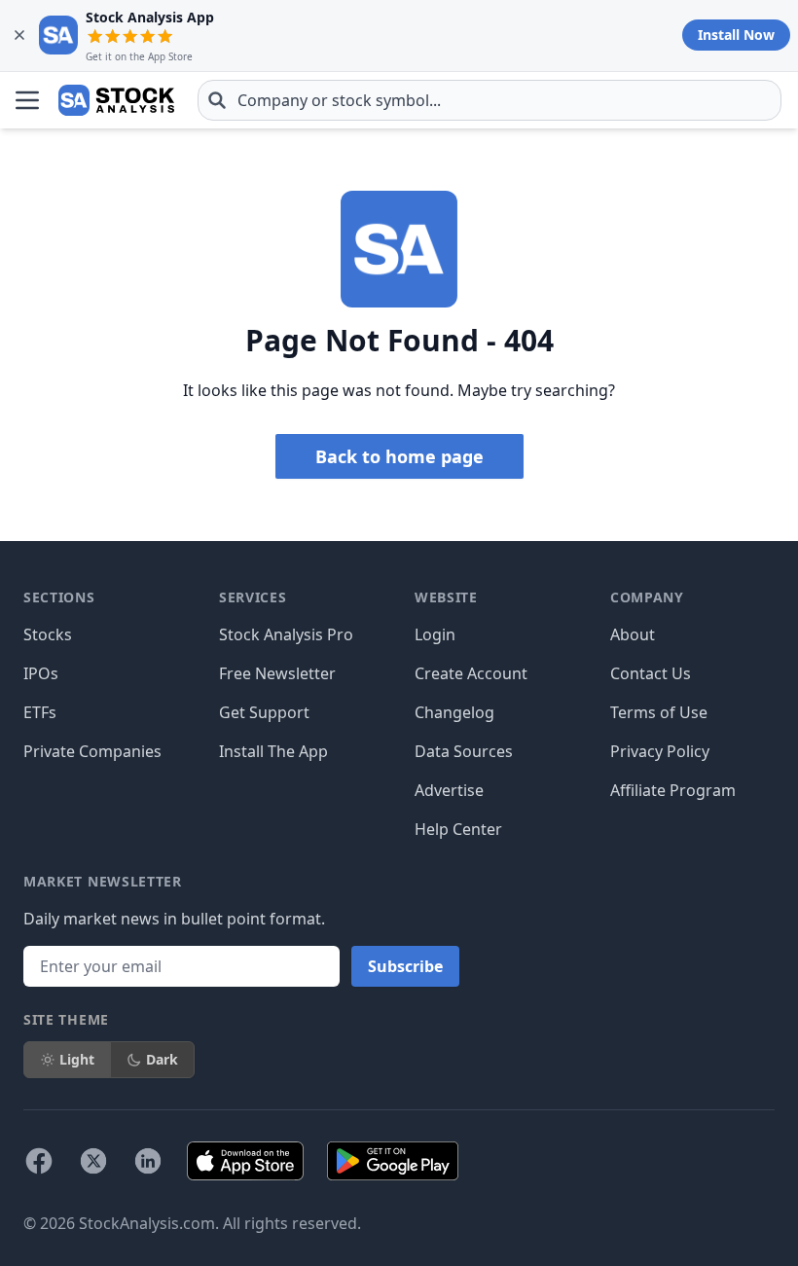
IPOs (40, 673)
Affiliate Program (673, 790)
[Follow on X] (93, 1160)
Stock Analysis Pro (286, 634)
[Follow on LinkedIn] (147, 1160)
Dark (162, 1059)
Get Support (264, 712)
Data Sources (464, 751)
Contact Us (650, 673)
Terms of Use (658, 712)
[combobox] (489, 100)
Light (76, 1059)
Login (435, 634)
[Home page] (116, 100)
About (632, 634)
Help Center (458, 829)
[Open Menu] (27, 100)
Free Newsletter (277, 673)
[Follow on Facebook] (38, 1160)
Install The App (273, 751)
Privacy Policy (659, 751)
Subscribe (405, 966)
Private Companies (92, 751)
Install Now (736, 34)
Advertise (449, 790)
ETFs (39, 712)
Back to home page (399, 456)
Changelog (454, 712)
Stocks (47, 634)
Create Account (471, 673)
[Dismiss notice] (19, 35)
